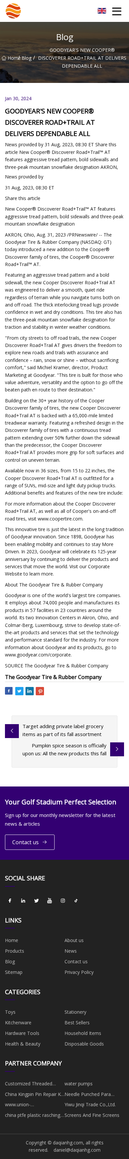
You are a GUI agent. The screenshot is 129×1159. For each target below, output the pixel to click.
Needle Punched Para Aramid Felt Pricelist (87, 1095)
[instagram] (63, 901)
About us (74, 940)
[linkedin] (23, 901)
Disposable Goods (84, 1044)
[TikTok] (76, 901)
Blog (26, 58)
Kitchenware (18, 1022)
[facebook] (10, 901)
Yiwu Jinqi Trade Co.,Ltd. (90, 1104)
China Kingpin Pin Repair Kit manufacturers (34, 1095)
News (70, 951)
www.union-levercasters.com (23, 1105)
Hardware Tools (22, 1033)
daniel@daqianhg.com (77, 1150)
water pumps (78, 1083)
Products (14, 951)
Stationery (75, 1012)
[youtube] (50, 901)
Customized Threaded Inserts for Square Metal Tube (31, 1084)
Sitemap (13, 972)
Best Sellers (77, 1022)
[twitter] (36, 901)
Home (13, 58)
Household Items (82, 1033)
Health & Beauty (22, 1044)
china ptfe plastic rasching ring (32, 1116)
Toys (10, 1012)
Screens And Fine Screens (91, 1115)
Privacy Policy (79, 972)
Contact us (25, 842)
